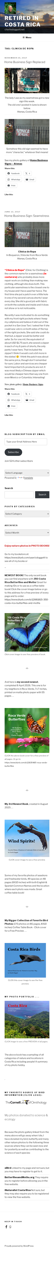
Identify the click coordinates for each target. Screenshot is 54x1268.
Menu (28, 37)
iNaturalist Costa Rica (18, 1190)
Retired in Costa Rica (23, 21)
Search (9, 488)
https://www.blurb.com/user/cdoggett (25, 557)
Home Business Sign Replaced (24, 62)
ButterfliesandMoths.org (20, 1177)
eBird (8, 1168)
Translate (28, 477)
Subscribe (13, 452)
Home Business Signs (33, 384)
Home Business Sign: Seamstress (26, 216)
